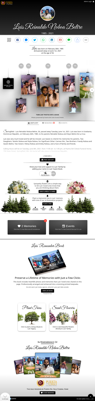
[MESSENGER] (26, 40)
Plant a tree (47, 204)
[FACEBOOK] (17, 40)
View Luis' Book (47, 291)
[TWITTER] (34, 40)
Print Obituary (48, 160)
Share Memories (48, 393)
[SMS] (69, 40)
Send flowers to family (47, 191)
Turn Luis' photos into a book (47, 115)
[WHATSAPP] (43, 40)
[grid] (47, 91)
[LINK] (86, 40)
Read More (47, 156)
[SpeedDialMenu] (90, 396)
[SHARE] (77, 40)
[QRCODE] (9, 40)
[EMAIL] (60, 40)
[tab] (33, 123)
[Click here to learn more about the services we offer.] (47, 383)
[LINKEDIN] (52, 40)
